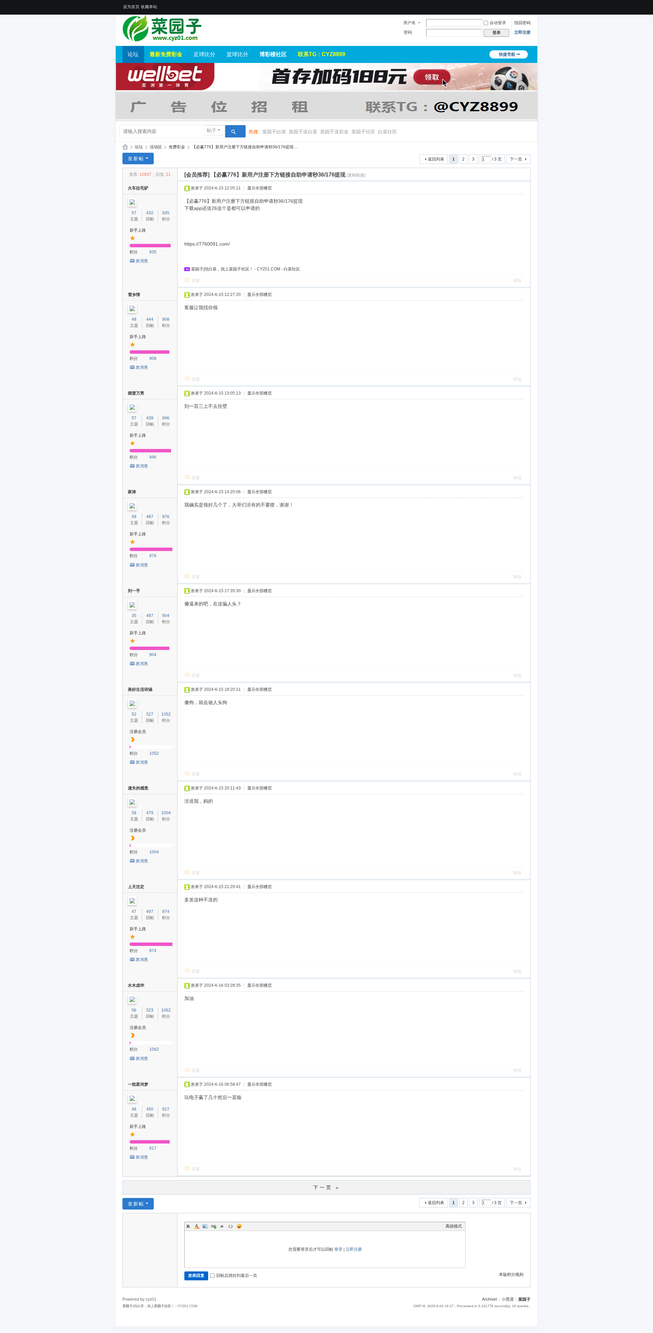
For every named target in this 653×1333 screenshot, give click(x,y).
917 (165, 1109)
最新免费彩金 (166, 54)
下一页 (516, 159)
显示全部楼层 (259, 188)
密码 (408, 32)
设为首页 (131, 6)
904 (165, 615)
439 (149, 418)
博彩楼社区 (273, 54)
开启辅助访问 (529, 5)
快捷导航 (507, 54)
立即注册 (522, 32)
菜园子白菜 (274, 131)
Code (230, 1226)
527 (149, 714)
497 (149, 911)
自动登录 (498, 22)
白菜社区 (387, 131)
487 (149, 516)
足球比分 (204, 54)
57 (134, 213)
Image (205, 1226)
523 (149, 1010)
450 (149, 1109)
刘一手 (134, 590)
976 (165, 516)
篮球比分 (237, 54)
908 (165, 319)
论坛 (133, 54)
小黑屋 (508, 1299)
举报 (517, 280)
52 (134, 714)
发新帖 (136, 158)
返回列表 (436, 159)
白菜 (212, 269)
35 (134, 615)
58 (134, 813)
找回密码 (522, 22)
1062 (166, 1010)
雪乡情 (134, 294)
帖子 (211, 130)
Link (213, 1226)
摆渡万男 (136, 393)
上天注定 (136, 886)
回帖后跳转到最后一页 (236, 1275)
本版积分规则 (511, 1274)
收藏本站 (149, 6)
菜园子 (125, 147)
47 (134, 911)
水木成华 (136, 985)
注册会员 (138, 731)
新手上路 (138, 230)
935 (165, 213)
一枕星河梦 (138, 1084)
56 (134, 1010)
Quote (222, 1226)
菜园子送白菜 (303, 131)
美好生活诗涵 (140, 689)
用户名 (409, 22)
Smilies (239, 1226)
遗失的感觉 (138, 788)
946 (165, 418)
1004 (166, 813)
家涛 (132, 491)
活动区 (156, 147)
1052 (166, 714)
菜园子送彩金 (334, 131)
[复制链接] (356, 175)
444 (149, 319)
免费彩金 (177, 147)
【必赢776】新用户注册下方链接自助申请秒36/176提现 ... (245, 147)
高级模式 (454, 1226)
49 (134, 516)
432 (149, 213)
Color (196, 1226)
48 (134, 319)
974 (165, 911)
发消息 (142, 261)
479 (149, 813)
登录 (338, 1249)
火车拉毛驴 (138, 188)
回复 (196, 280)
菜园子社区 (363, 131)
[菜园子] (162, 28)
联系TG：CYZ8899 (321, 54)
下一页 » (326, 1187)
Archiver (489, 1299)
